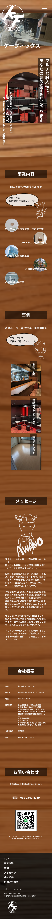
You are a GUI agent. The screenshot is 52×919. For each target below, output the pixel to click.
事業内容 (9, 863)
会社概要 (9, 877)
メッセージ (10, 872)
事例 (6, 868)
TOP (6, 858)
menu (45, 7)
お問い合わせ (11, 881)
